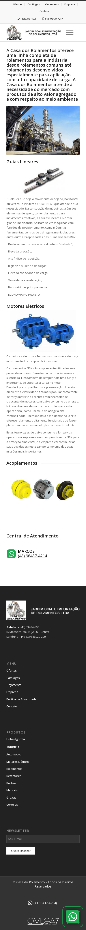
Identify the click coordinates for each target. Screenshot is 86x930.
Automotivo (14, 754)
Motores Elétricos (18, 762)
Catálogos (34, 4)
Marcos (26, 551)
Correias (12, 805)
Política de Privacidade (21, 699)
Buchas (11, 783)
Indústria (12, 747)
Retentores (13, 776)
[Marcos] (11, 553)
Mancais (12, 790)
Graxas (11, 797)
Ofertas (17, 4)
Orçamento (52, 4)
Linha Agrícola (15, 739)
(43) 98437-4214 (32, 555)
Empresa (69, 4)
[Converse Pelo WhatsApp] (72, 916)
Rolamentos (14, 769)
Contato (44, 11)
